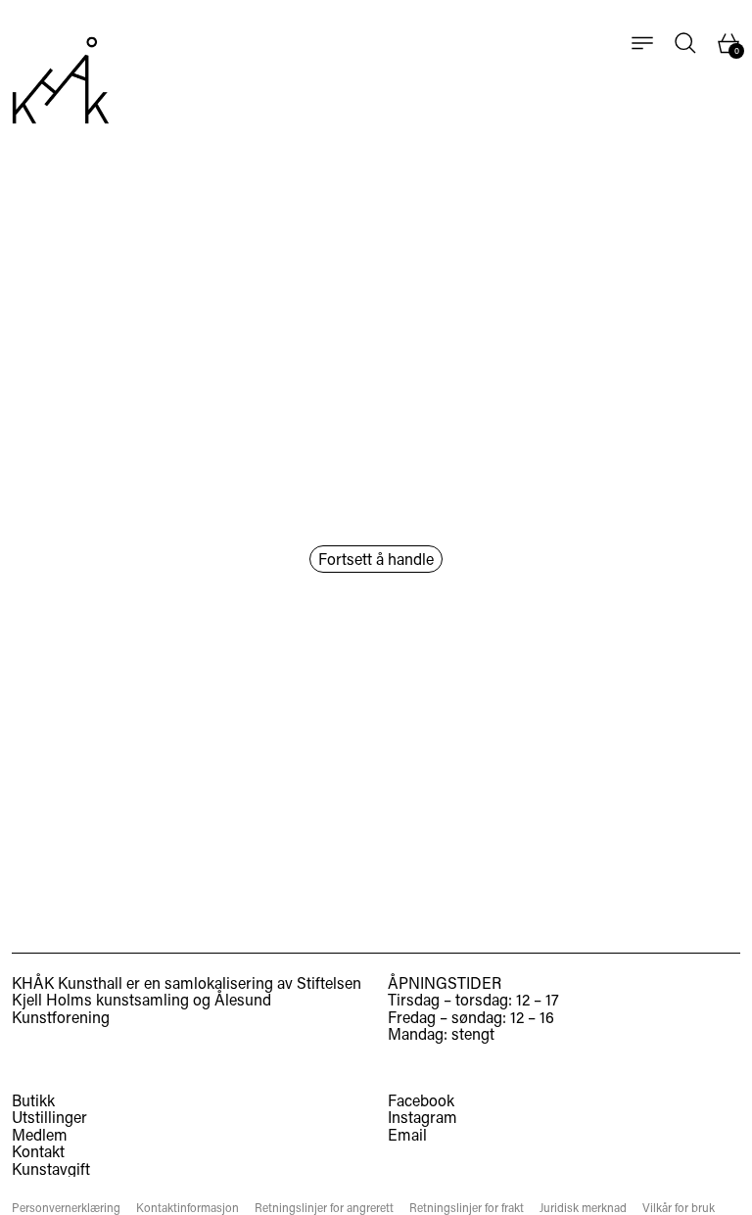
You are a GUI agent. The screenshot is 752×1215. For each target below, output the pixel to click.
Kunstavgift (51, 1168)
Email (407, 1135)
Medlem (40, 1134)
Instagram (422, 1117)
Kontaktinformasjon (187, 1207)
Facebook (421, 1100)
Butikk (33, 1100)
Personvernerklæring (66, 1207)
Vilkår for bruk (678, 1207)
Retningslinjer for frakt (466, 1207)
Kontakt (38, 1151)
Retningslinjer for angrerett (324, 1207)
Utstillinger (49, 1116)
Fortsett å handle (376, 558)
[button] (685, 43)
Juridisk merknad (583, 1207)
